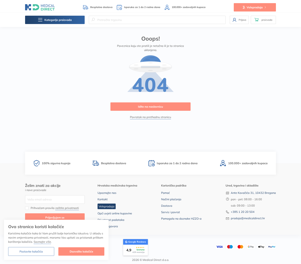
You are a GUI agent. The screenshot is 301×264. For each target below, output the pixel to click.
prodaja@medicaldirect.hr (248, 218)
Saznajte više (42, 241)
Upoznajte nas (107, 193)
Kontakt (103, 199)
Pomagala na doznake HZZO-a (181, 218)
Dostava (166, 205)
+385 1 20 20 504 (242, 211)
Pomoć (165, 193)
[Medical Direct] (40, 7)
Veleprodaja (255, 7)
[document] (56, 240)
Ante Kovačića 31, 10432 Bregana (253, 193)
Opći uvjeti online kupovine (115, 213)
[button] (263, 20)
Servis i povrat (170, 212)
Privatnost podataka (111, 220)
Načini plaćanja (171, 199)
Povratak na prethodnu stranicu (150, 117)
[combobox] (157, 20)
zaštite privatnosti (67, 208)
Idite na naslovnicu (150, 106)
